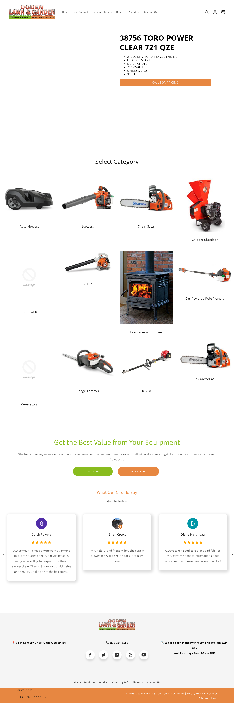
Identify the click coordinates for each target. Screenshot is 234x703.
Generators (29, 404)
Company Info (120, 682)
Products (89, 682)
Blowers (88, 226)
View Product (138, 471)
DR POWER (29, 312)
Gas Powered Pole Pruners (204, 298)
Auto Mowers (29, 226)
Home (77, 682)
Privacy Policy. (195, 693)
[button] (207, 12)
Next (230, 553)
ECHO (88, 283)
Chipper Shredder (205, 240)
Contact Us (93, 471)
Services (104, 682)
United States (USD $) (30, 697)
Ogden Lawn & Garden (149, 693)
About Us (138, 682)
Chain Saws (146, 226)
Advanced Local (208, 698)
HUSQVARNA (204, 378)
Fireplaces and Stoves (146, 332)
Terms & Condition (173, 693)
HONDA (146, 391)
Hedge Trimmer (87, 391)
